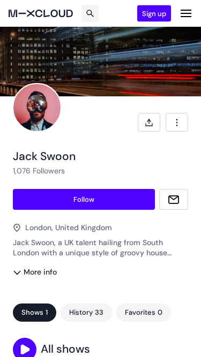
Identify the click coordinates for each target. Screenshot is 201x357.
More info (40, 272)
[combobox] (177, 122)
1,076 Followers (39, 171)
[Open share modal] (149, 122)
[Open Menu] (186, 13)
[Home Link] (41, 13)
